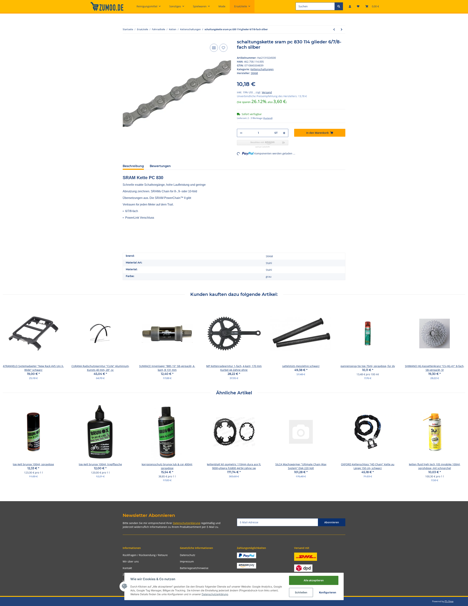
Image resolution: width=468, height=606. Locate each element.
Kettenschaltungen (262, 69)
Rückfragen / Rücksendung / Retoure (145, 555)
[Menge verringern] (241, 133)
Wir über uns (131, 561)
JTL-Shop (449, 601)
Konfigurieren (327, 592)
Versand (267, 92)
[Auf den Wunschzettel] (223, 48)
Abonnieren (331, 522)
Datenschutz (187, 555)
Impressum (187, 561)
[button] (350, 6)
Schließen (301, 592)
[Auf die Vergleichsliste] (214, 48)
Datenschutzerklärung (186, 523)
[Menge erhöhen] (284, 133)
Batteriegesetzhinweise (194, 568)
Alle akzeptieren (314, 580)
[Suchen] (339, 6)
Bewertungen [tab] (160, 166)
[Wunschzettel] (358, 6)
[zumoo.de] (106, 6)
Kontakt (127, 568)
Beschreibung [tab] (133, 166)
